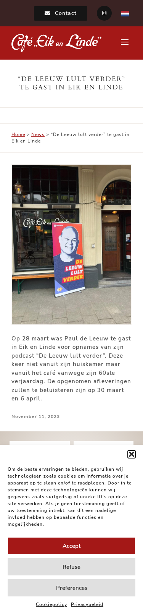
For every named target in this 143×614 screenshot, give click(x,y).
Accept (71, 546)
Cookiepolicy (51, 604)
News (38, 134)
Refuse (71, 567)
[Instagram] (104, 13)
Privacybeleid (87, 604)
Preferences (71, 588)
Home (18, 134)
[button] (131, 454)
